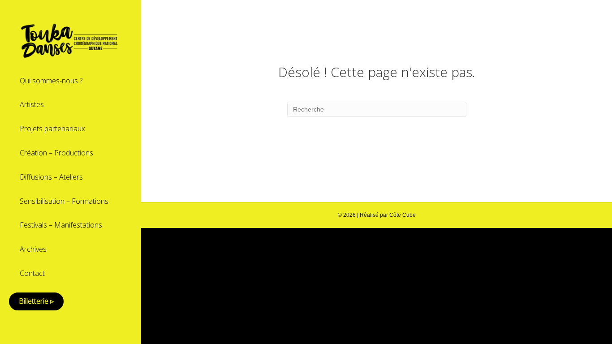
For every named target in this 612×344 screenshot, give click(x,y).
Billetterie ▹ (36, 301)
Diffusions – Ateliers (51, 177)
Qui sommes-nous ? (51, 81)
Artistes (32, 104)
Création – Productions (56, 153)
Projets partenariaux (52, 128)
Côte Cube (402, 215)
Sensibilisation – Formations (64, 201)
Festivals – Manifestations (61, 225)
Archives (33, 249)
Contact (32, 273)
